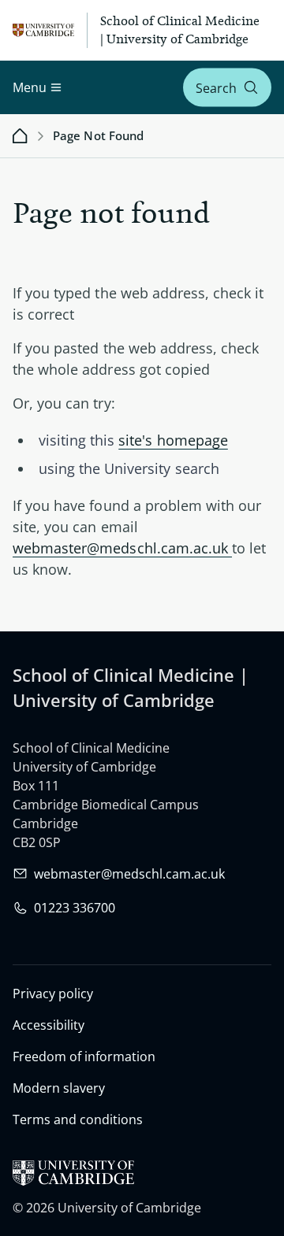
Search (216, 87)
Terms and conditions (78, 1119)
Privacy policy (53, 993)
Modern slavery (59, 1088)
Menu (30, 87)
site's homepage (173, 440)
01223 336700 (74, 907)
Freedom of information (84, 1056)
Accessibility (48, 1025)
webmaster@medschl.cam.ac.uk (122, 547)
